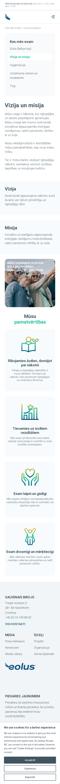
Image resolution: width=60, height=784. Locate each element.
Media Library (13, 654)
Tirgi (13, 86)
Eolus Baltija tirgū (20, 48)
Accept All (30, 760)
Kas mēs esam (13, 28)
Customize (30, 768)
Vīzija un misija (32, 28)
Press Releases (15, 641)
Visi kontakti (15, 624)
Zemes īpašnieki (44, 654)
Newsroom (12, 647)
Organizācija (17, 65)
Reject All (30, 777)
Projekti (39, 641)
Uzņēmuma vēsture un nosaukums (23, 75)
